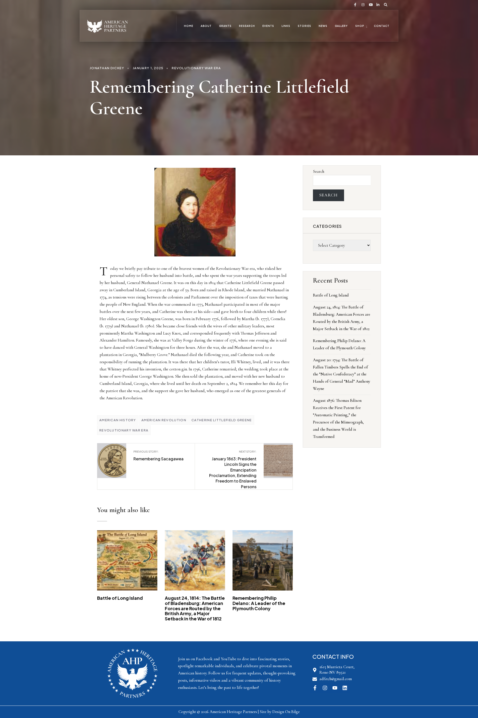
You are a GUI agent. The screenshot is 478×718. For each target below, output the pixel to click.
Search (318, 171)
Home (188, 25)
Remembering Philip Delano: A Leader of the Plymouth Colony (259, 603)
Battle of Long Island (120, 598)
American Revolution (163, 420)
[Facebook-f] (315, 688)
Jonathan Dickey (107, 68)
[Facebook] (355, 5)
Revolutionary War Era (196, 68)
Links (286, 25)
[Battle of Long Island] (127, 560)
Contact (381, 25)
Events (268, 25)
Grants (225, 25)
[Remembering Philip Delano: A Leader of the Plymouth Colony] (263, 560)
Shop (359, 25)
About (206, 25)
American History (117, 420)
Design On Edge (286, 711)
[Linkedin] (345, 688)
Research (247, 25)
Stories (304, 25)
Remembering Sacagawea (158, 455)
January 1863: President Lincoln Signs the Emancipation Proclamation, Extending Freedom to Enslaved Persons (232, 469)
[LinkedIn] (377, 5)
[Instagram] (362, 5)
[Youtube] (335, 688)
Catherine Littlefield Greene (221, 420)
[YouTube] (369, 5)
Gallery (341, 25)
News (323, 25)
